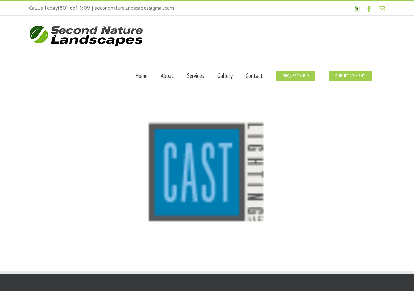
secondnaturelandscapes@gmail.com (134, 8)
